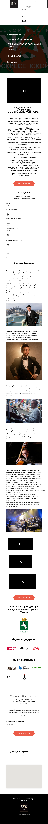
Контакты (24, 16)
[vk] (23, 21)
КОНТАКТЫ (40, 6)
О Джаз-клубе (24, 11)
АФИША (22, 6)
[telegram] (25, 21)
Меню (24, 14)
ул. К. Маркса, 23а (29, 7)
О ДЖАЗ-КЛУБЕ (28, 6)
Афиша (24, 9)
